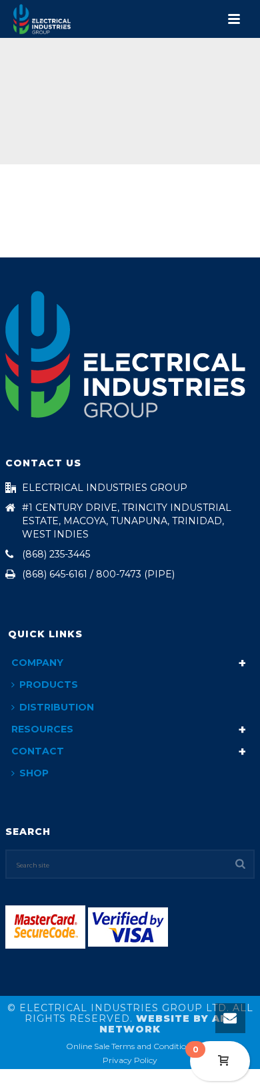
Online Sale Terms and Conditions (130, 1046)
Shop (34, 773)
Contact (37, 751)
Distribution (56, 707)
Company (37, 663)
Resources (42, 729)
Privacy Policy (130, 1060)
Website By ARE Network (167, 1024)
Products (48, 685)
